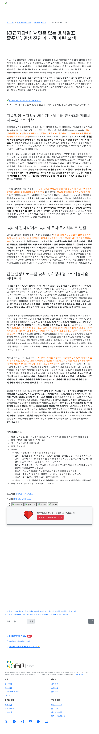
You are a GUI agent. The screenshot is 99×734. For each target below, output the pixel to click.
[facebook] (14, 721)
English (8, 695)
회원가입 (8, 704)
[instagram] (22, 721)
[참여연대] (14, 664)
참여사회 (54, 708)
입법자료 (54, 691)
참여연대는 (9, 684)
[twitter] (6, 721)
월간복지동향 (56, 712)
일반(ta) (37, 22)
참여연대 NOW (21, 635)
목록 (91, 621)
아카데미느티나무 (58, 716)
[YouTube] (30, 721)
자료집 (43, 22)
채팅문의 (8, 712)
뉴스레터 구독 (56, 704)
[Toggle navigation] (90, 3)
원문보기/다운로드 (24, 493)
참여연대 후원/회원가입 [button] (50, 517)
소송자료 (54, 687)
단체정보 (30, 666)
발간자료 (10, 22)
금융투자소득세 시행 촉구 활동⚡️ (24, 646)
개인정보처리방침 (12, 691)
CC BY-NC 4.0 (78, 674)
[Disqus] (49, 564)
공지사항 (8, 687)
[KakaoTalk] (38, 721)
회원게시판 (9, 708)
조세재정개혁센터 (24, 22)
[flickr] (46, 721)
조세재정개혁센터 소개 (19, 641)
